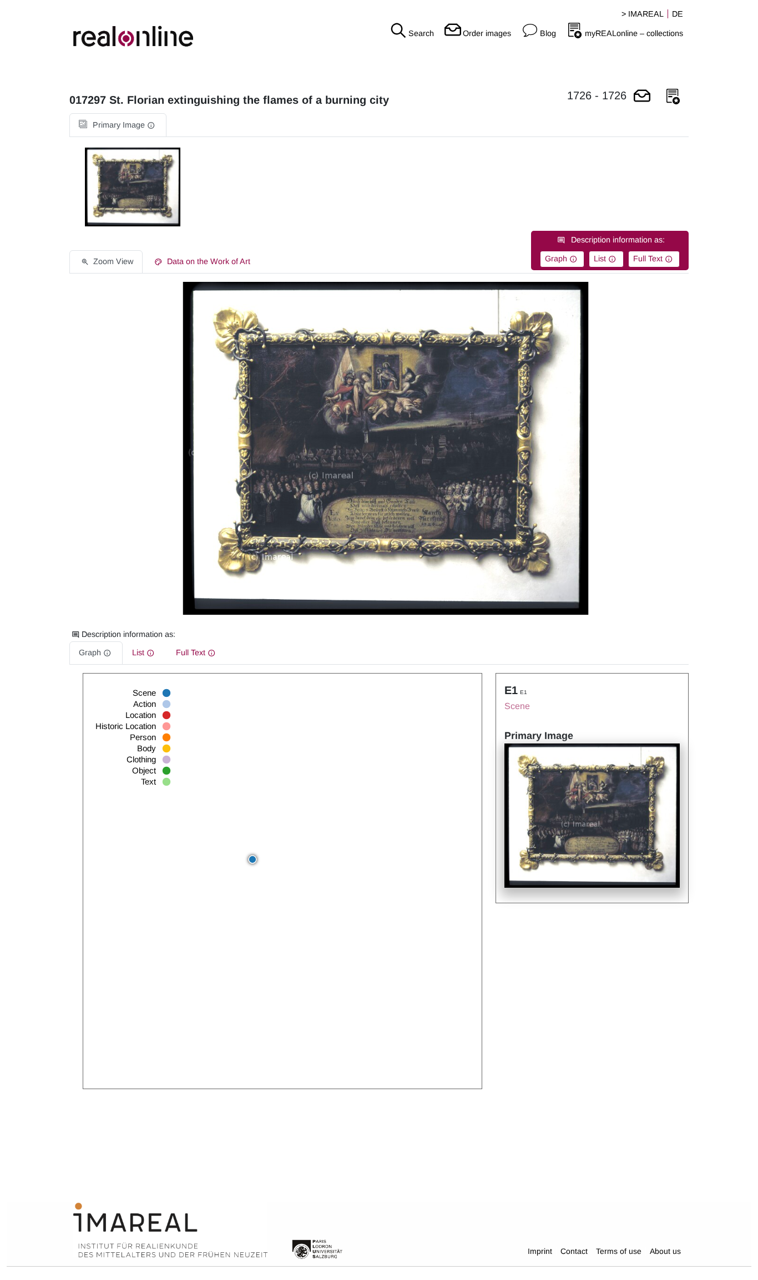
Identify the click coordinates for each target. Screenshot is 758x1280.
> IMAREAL (642, 13)
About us (665, 1251)
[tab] (117, 125)
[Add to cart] (642, 96)
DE (677, 13)
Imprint (540, 1251)
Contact (574, 1251)
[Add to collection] (673, 96)
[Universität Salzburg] (317, 1248)
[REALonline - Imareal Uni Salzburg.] (126, 27)
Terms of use (618, 1251)
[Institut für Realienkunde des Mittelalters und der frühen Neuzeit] (170, 1230)
